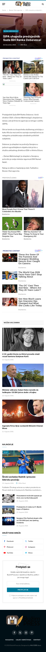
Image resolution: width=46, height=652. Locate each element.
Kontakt (37, 640)
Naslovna (9, 640)
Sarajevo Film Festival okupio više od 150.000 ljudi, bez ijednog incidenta (29, 520)
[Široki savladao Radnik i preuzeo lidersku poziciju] (23, 462)
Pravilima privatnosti (26, 598)
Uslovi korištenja (23, 640)
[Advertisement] (23, 16)
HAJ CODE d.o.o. (35, 645)
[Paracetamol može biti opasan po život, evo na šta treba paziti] (8, 498)
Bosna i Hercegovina (11, 31)
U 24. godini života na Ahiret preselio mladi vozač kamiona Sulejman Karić (21, 355)
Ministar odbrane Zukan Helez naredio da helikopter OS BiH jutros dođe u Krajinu (20, 391)
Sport (6, 452)
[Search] (42, 4)
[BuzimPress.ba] (23, 4)
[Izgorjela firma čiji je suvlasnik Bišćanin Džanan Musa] (23, 411)
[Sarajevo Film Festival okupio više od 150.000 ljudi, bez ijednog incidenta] (8, 521)
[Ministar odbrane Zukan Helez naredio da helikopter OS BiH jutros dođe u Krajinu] (23, 375)
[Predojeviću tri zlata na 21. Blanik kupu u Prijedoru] (8, 510)
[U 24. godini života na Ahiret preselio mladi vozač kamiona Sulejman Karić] (23, 339)
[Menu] (3, 4)
